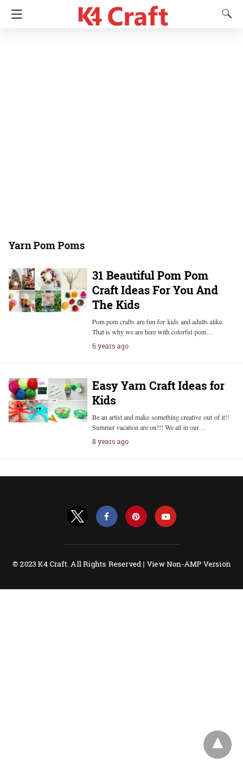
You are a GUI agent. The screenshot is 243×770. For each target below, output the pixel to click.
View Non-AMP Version (189, 564)
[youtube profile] (165, 516)
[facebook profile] (107, 516)
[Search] (224, 13)
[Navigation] (14, 14)
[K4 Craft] (123, 11)
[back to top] (217, 744)
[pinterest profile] (136, 516)
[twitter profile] (77, 516)
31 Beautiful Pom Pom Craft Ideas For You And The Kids (155, 290)
